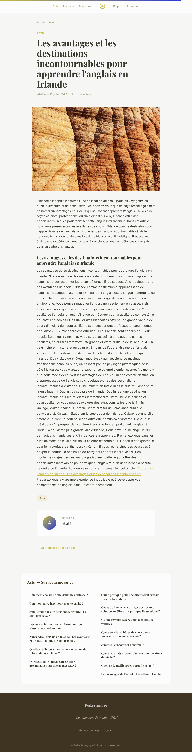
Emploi (117, 6)
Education (85, 6)
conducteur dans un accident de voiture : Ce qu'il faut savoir (58, 614)
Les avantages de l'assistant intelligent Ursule (131, 674)
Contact (108, 730)
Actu (55, 6)
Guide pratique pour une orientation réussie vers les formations (130, 597)
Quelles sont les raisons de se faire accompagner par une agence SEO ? (52, 663)
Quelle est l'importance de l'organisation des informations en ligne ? (58, 651)
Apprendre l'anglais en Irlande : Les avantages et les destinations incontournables (59, 639)
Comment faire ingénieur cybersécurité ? (56, 603)
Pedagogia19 (96, 705)
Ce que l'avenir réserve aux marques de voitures (127, 622)
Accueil (41, 22)
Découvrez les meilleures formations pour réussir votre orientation (57, 626)
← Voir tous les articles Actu (56, 548)
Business (68, 6)
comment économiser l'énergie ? (122, 645)
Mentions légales (89, 730)
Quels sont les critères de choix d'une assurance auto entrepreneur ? (125, 634)
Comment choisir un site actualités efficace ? (58, 595)
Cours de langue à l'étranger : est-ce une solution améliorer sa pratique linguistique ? (130, 609)
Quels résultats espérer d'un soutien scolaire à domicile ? (131, 655)
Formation (133, 6)
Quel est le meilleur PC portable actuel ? (127, 665)
